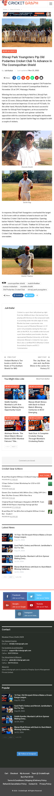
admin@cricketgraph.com (19, 660)
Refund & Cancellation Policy (14, 784)
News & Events (9, 51)
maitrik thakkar (34, 283)
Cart (6, 773)
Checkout (14, 773)
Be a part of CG (27, 777)
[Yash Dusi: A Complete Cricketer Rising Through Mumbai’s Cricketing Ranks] (39, 423)
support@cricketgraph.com (20, 650)
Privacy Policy (45, 784)
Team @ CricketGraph (40, 773)
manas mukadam (10, 287)
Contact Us (33, 784)
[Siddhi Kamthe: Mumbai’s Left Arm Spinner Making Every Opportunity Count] (15, 392)
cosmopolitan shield (16, 283)
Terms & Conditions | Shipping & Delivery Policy (27, 780)
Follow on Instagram (28, 754)
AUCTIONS (44, 475)
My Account (25, 773)
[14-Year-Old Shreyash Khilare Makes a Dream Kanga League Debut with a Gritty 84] (7, 538)
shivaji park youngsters (37, 290)
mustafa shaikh (26, 287)
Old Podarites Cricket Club (14, 290)
